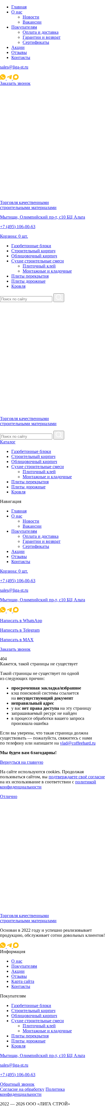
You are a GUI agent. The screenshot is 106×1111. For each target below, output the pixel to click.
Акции (18, 47)
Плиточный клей (39, 266)
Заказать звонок (15, 83)
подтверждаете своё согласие (77, 776)
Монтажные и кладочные (47, 271)
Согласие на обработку (22, 1089)
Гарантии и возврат (41, 37)
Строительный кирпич (33, 250)
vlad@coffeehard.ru (78, 743)
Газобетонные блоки (31, 245)
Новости (31, 17)
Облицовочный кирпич (34, 255)
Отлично (8, 796)
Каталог (8, 441)
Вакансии (32, 22)
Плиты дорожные (28, 281)
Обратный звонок (17, 1084)
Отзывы (19, 52)
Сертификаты (36, 42)
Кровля (18, 286)
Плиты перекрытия (30, 276)
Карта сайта (22, 981)
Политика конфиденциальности (32, 1092)
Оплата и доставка (41, 32)
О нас (16, 12)
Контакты (20, 57)
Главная (19, 6)
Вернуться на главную (21, 762)
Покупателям (24, 27)
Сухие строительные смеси (37, 261)
